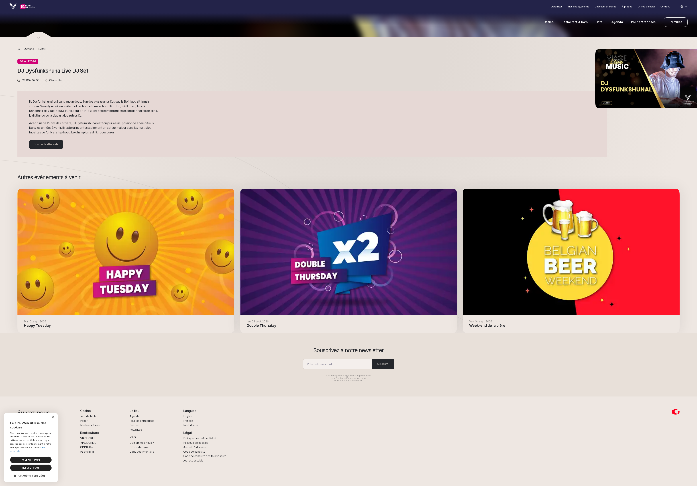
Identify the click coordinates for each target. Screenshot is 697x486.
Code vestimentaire (142, 451)
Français (188, 420)
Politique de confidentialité (199, 438)
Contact (665, 6)
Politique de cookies (195, 442)
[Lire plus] (125, 261)
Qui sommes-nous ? (142, 442)
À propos (627, 6)
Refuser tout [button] (30, 467)
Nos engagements (578, 6)
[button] (31, 476)
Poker (83, 420)
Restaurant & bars (575, 22)
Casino (549, 22)
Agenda (617, 22)
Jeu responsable (193, 460)
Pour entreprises (643, 22)
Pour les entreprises (142, 420)
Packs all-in (87, 451)
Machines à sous (90, 425)
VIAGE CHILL (88, 442)
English (187, 416)
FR (686, 6)
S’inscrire (382, 364)
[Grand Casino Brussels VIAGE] (22, 7)
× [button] (53, 417)
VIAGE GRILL (88, 438)
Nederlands (190, 425)
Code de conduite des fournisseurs (204, 456)
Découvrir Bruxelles (605, 6)
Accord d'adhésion (194, 447)
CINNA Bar (86, 447)
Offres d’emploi (646, 6)
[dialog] (31, 447)
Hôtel (600, 22)
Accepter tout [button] (31, 459)
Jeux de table (88, 416)
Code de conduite (194, 451)
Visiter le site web (46, 144)
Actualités (557, 6)
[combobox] (45, 417)
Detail (42, 49)
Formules (675, 22)
